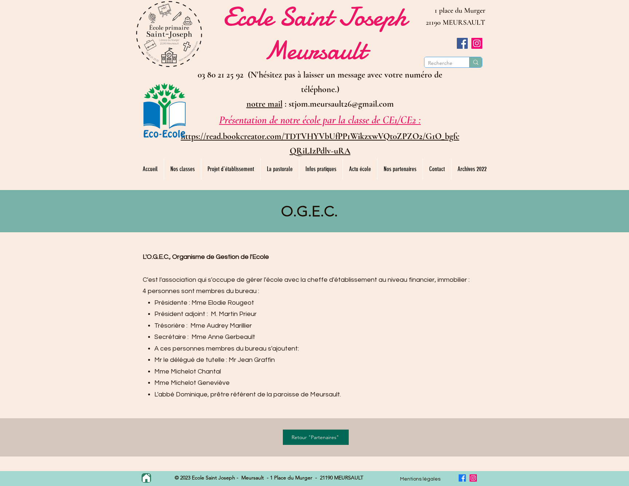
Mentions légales (420, 479)
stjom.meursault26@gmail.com (341, 104)
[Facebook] (462, 43)
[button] (182, 169)
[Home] (146, 478)
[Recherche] (475, 62)
